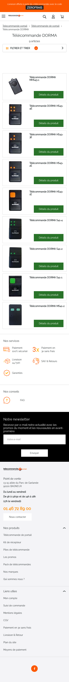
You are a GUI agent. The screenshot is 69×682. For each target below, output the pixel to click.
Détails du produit (48, 94)
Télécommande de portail (45, 26)
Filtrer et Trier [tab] (20, 48)
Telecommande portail (15, 26)
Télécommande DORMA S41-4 (46, 220)
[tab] (34, 528)
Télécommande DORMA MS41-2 (46, 306)
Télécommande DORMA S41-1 (45, 277)
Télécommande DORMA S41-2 (45, 249)
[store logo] (15, 15)
